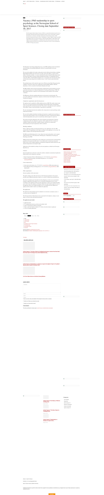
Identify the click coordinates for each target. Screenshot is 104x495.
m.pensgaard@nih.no (28, 159)
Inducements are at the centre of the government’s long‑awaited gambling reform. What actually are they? (71, 171)
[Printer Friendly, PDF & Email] (42, 211)
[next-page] (23, 278)
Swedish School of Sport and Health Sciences (72, 155)
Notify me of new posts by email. (30, 303)
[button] (66, 1)
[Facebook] (75, 1)
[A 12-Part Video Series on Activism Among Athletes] (29, 274)
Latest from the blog (69, 167)
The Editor (25, 237)
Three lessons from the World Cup (69, 182)
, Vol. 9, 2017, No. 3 (38, 230)
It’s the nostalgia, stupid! (68, 179)
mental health (26, 221)
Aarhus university (67, 160)
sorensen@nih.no (53, 157)
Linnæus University (67, 157)
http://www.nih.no (35, 42)
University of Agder (67, 158)
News (27, 16)
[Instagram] (76, 1)
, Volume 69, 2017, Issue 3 (34, 229)
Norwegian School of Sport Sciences (30, 223)
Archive (64, 195)
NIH (25, 222)
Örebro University (67, 162)
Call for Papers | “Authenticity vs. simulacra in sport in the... (50, 420)
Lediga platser (26, 219)
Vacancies (26, 227)
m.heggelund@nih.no (52, 166)
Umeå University (67, 159)
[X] (77, 1)
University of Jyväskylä (68, 153)
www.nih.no (25, 193)
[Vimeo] (79, 1)
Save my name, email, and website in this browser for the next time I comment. (38, 298)
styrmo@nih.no (46, 165)
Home (24, 16)
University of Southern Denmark (70, 156)
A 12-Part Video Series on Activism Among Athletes (34, 276)
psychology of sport (27, 226)
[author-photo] (25, 236)
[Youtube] (80, 1)
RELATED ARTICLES (28, 240)
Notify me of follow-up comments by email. (31, 301)
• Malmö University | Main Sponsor (69, 151)
